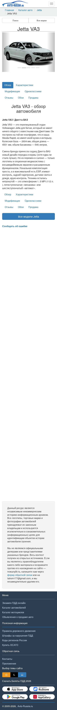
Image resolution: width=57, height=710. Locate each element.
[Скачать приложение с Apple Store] (15, 689)
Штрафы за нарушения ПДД (17, 635)
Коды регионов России (14, 640)
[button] (6, 52)
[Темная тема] (14, 674)
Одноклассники (33, 91)
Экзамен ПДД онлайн (14, 603)
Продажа (33, 97)
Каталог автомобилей (14, 607)
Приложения (9, 663)
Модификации (12, 91)
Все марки (42, 20)
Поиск (15, 20)
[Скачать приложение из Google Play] (15, 696)
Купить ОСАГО (10, 645)
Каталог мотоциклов (13, 612)
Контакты (7, 659)
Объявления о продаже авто (17, 617)
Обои (21, 97)
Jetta (39, 10)
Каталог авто (25, 10)
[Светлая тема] (6, 674)
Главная (9, 10)
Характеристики (24, 85)
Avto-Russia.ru (25, 706)
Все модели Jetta (28, 216)
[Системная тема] (22, 674)
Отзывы (9, 97)
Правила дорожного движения (19, 631)
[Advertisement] (28, 365)
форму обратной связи (19, 575)
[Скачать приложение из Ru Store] (42, 689)
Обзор (7, 85)
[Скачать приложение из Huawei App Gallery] (42, 696)
